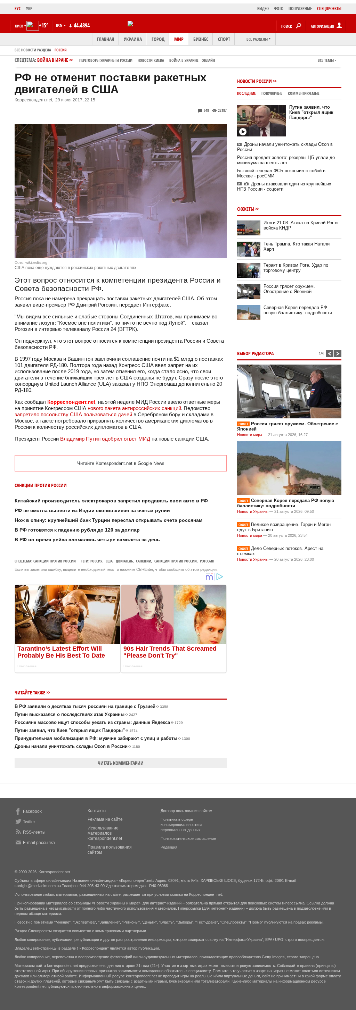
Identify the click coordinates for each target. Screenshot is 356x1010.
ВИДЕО (263, 8)
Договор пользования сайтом (186, 811)
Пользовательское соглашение (188, 838)
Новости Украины (252, 511)
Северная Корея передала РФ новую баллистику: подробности (298, 310)
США (109, 561)
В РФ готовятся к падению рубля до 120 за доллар (77, 530)
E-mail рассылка (39, 842)
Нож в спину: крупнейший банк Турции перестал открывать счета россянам (108, 520)
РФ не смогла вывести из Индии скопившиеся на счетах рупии (92, 510)
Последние (246, 93)
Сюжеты (245, 209)
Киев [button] (19, 25)
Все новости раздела (33, 49)
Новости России (254, 81)
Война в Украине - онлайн (192, 60)
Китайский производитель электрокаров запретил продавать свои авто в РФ (111, 500)
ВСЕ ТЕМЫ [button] (326, 60)
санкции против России (175, 561)
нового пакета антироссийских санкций (134, 408)
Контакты (97, 810)
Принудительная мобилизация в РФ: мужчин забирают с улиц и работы (102, 738)
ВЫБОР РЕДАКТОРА (255, 353)
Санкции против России (54, 561)
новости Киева (151, 60)
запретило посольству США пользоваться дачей (73, 414)
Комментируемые (303, 93)
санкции (143, 561)
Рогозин (207, 561)
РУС (18, 8)
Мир (179, 39)
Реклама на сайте (105, 819)
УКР (29, 8)
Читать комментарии (121, 763)
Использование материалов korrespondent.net (105, 833)
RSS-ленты (34, 832)
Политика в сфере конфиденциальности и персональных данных (181, 824)
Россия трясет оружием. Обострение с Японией (289, 289)
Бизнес (200, 39)
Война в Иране (126, 60)
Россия (61, 49)
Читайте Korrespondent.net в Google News (120, 463)
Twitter (29, 821)
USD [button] (59, 25)
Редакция (169, 847)
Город (158, 39)
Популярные (271, 93)
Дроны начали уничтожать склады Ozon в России (77, 746)
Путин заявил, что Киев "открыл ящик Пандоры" (76, 730)
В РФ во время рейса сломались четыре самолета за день (87, 539)
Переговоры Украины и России (105, 60)
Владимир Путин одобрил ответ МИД (105, 439)
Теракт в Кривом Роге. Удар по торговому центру (296, 267)
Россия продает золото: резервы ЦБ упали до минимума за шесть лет (286, 160)
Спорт (224, 39)
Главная (105, 39)
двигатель (124, 561)
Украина (133, 39)
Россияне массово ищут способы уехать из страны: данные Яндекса (99, 722)
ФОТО (278, 8)
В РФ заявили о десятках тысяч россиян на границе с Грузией (91, 706)
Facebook (32, 811)
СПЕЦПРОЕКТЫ (329, 8)
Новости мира (249, 435)
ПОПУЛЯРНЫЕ (300, 8)
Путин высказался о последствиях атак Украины (76, 714)
